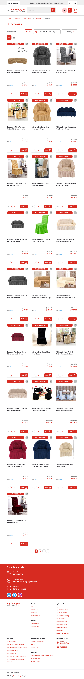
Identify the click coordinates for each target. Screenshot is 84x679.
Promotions (35, 626)
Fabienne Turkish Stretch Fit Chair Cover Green (41, 240)
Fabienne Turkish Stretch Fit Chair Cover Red (16, 522)
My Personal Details (62, 610)
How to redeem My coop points (17, 647)
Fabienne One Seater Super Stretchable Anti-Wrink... (41, 72)
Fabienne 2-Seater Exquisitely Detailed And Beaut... (17, 240)
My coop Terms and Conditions (17, 656)
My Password (60, 618)
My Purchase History (62, 616)
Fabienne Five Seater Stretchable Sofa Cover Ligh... (42, 297)
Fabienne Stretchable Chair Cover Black (41, 353)
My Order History (61, 613)
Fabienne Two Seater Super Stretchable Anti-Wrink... (65, 240)
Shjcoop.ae (34, 610)
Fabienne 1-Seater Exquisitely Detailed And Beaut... (66, 184)
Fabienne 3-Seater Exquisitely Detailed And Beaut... (66, 128)
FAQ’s (33, 644)
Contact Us (34, 647)
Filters (28, 32)
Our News (34, 613)
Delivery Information (37, 641)
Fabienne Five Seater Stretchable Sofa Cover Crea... (66, 297)
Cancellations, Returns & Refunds (42, 655)
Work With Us (35, 616)
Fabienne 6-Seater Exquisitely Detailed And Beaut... (17, 72)
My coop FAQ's (11, 653)
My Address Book (61, 624)
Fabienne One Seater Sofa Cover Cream (64, 465)
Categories (17, 18)
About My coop (11, 641)
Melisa (11, 85)
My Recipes (59, 630)
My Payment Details (62, 633)
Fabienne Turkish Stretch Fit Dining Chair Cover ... (16, 184)
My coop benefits (12, 650)
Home (9, 18)
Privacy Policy (35, 658)
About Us (34, 607)
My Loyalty (59, 607)
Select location (13, 3)
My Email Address (61, 627)
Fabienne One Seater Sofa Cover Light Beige (40, 128)
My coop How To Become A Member (15, 660)
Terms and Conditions (13, 672)
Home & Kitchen (27, 18)
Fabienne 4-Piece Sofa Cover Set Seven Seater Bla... (41, 409)
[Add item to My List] (27, 44)
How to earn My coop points (15, 644)
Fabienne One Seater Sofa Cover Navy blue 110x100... (41, 465)
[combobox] (47, 31)
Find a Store (35, 623)
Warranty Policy (36, 661)
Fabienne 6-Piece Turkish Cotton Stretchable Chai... (16, 128)
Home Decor (38, 18)
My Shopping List (61, 621)
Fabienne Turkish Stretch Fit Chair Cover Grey (65, 72)
